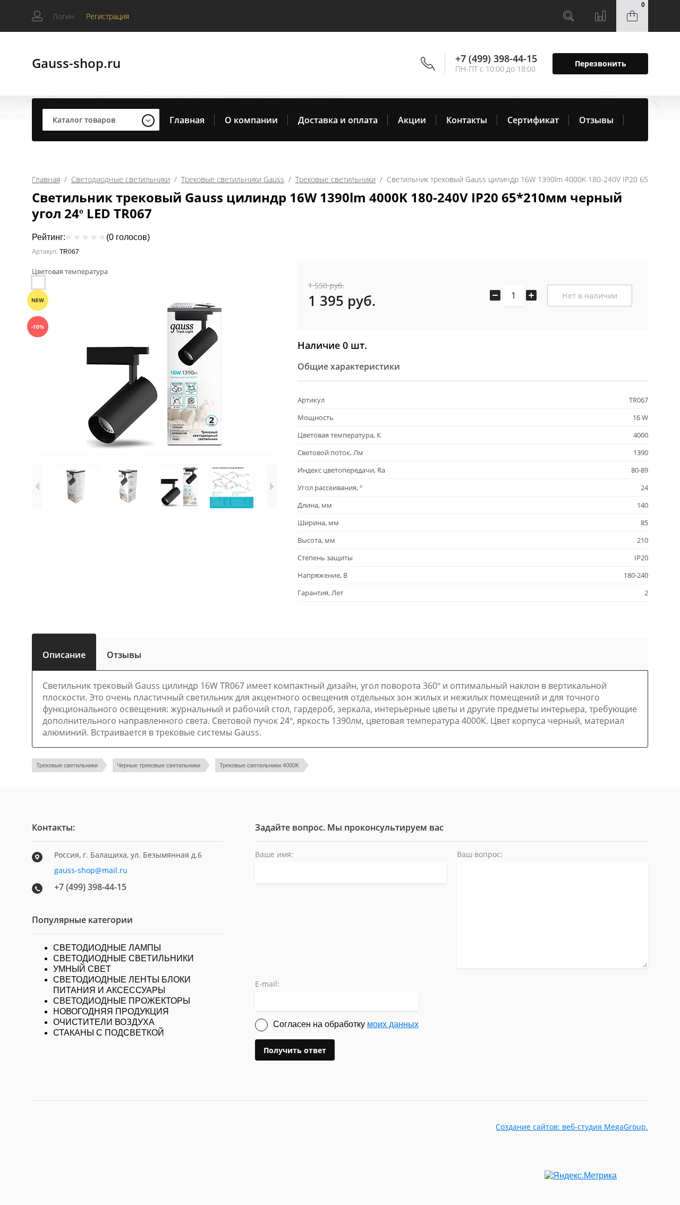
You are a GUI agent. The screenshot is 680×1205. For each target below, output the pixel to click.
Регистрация (107, 16)
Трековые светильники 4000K (259, 765)
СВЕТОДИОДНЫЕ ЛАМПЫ (107, 947)
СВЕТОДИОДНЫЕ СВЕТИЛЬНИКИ (123, 958)
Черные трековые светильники (158, 765)
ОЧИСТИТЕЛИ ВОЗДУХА (104, 1022)
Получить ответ (295, 1050)
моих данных (393, 1024)
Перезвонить (600, 63)
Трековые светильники (335, 179)
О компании (251, 120)
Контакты (466, 120)
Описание (64, 652)
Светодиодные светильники (120, 179)
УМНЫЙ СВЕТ (82, 968)
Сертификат (533, 120)
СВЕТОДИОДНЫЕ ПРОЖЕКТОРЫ (121, 1000)
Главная (187, 120)
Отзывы (596, 120)
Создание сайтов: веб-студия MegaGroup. (572, 1127)
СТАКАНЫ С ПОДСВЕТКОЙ (108, 1032)
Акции (412, 120)
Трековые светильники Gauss (232, 179)
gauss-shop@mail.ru (91, 870)
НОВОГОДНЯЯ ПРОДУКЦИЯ (111, 1011)
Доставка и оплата (338, 120)
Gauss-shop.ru (76, 63)
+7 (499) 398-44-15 (496, 58)
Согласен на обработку (346, 1024)
